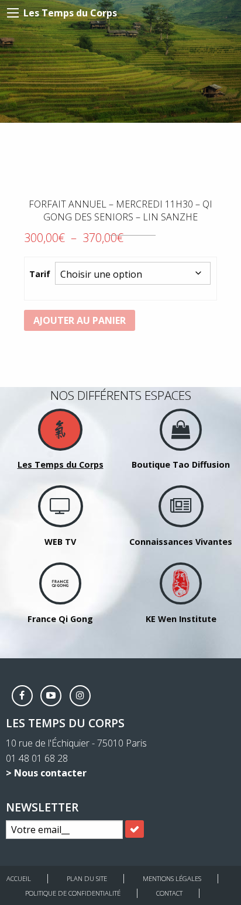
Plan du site (87, 878)
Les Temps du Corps (70, 12)
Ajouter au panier (79, 320)
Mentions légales (172, 878)
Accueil (18, 878)
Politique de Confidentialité (72, 893)
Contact (169, 893)
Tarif (39, 273)
